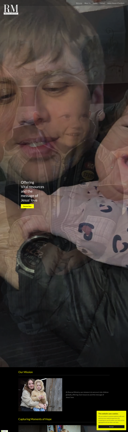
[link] (11, 2)
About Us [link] (88, 3)
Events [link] (95, 3)
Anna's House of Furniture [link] (115, 3)
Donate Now (27, 206)
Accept (111, 426)
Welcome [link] (79, 3)
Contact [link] (102, 3)
